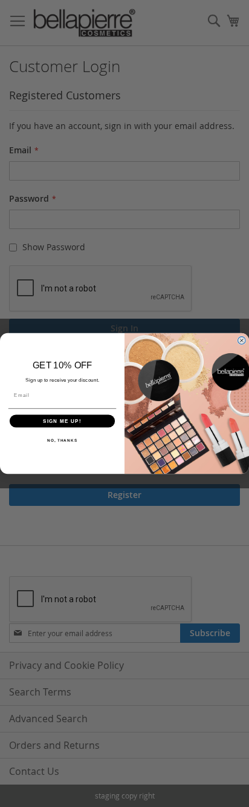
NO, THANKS (62, 440)
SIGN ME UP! (62, 420)
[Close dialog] (242, 340)
